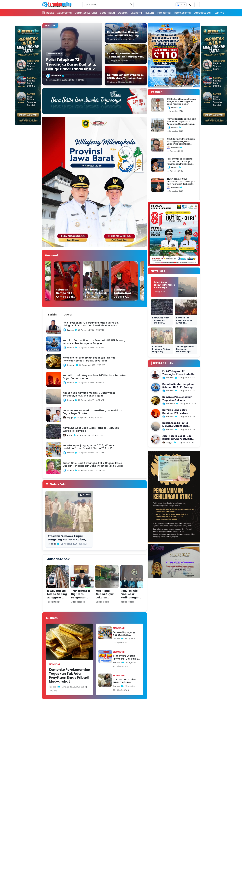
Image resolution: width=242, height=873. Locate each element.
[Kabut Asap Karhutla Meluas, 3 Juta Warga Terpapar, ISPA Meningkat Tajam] (155, 426)
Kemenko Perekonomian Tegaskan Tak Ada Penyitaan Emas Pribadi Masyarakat (69, 675)
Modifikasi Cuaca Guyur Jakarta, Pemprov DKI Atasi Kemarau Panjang (106, 599)
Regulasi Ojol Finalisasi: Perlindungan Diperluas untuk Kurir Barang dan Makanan (132, 599)
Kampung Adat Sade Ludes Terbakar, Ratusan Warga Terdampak (161, 322)
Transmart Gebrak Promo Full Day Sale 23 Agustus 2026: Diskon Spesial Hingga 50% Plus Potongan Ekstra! (126, 657)
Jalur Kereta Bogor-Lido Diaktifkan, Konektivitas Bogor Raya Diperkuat (177, 439)
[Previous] (47, 278)
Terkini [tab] (52, 314)
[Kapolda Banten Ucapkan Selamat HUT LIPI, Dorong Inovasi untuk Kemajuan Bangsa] (155, 387)
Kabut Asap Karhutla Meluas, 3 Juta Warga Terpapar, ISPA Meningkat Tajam (164, 288)
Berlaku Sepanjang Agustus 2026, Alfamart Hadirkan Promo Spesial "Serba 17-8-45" (125, 634)
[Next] (141, 278)
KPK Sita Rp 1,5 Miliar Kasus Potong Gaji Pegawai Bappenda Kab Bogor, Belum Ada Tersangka (181, 143)
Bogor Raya (107, 13)
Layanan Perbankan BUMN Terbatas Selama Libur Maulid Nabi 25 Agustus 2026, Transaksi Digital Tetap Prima (126, 681)
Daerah (123, 13)
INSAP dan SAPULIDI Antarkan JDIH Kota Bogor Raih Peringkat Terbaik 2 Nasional (181, 182)
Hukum (149, 13)
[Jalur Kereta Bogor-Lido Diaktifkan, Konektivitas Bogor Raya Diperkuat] (155, 439)
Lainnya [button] (220, 13)
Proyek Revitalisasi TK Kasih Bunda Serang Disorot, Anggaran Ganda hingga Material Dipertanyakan (181, 123)
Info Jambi (164, 13)
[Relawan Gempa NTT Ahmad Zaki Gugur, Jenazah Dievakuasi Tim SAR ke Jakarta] (60, 281)
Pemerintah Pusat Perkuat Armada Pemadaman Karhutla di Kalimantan (184, 324)
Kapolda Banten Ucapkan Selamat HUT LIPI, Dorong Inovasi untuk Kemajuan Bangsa (178, 389)
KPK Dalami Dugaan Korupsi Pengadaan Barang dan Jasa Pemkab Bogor (181, 101)
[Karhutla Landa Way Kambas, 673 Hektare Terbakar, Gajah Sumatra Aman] (155, 413)
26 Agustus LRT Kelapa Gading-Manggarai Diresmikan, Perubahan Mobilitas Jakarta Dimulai (57, 601)
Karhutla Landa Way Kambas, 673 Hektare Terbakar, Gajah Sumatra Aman (177, 415)
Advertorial (64, 13)
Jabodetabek (202, 13)
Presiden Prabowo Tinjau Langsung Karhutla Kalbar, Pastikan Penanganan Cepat (68, 539)
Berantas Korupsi (86, 13)
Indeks (50, 13)
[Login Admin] (197, 4)
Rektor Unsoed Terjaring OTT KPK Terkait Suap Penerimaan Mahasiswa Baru (179, 163)
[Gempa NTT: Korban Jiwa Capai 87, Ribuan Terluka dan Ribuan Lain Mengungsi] (118, 281)
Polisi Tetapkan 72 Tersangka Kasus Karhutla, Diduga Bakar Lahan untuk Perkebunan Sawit (178, 376)
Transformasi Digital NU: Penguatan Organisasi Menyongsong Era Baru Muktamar (81, 601)
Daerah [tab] (68, 314)
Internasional (182, 13)
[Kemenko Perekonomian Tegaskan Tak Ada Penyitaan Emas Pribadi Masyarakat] (155, 400)
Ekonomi (136, 13)
